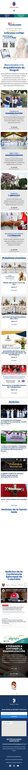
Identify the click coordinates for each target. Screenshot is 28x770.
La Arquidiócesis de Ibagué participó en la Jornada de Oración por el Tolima (14, 422)
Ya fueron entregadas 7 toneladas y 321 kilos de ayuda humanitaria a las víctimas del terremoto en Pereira (13, 448)
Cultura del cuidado (21, 15)
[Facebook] (10, 766)
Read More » (3, 427)
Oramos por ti (7, 15)
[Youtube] (18, 766)
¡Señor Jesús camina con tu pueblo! (14, 499)
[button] (14, 10)
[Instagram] (14, 766)
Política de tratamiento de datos (14, 759)
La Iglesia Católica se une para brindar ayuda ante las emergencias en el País (12, 475)
